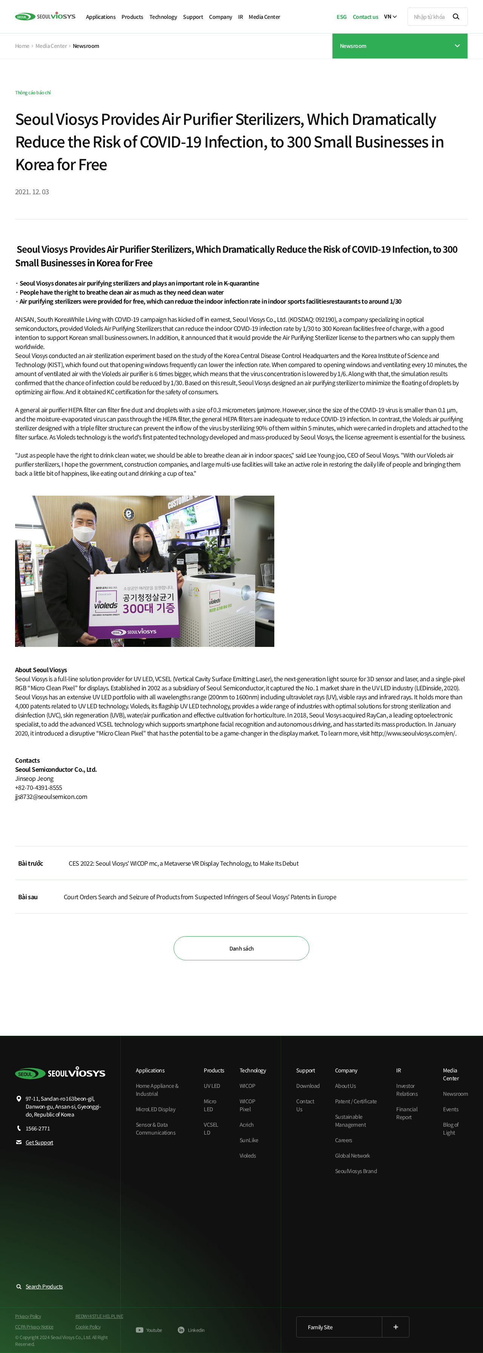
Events (450, 1109)
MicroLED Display (155, 1109)
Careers (343, 1140)
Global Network (352, 1155)
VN (387, 16)
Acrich (247, 1124)
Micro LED (210, 1105)
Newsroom (455, 1093)
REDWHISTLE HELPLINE (99, 1316)
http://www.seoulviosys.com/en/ (413, 732)
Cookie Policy (88, 1326)
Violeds (248, 1155)
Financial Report (406, 1113)
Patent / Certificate (356, 1101)
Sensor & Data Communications (155, 1128)
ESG (341, 16)
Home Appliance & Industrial (157, 1089)
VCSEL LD (211, 1128)
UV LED (212, 1085)
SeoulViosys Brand (356, 1171)
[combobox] (400, 39)
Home (22, 45)
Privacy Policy (28, 1316)
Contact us (365, 16)
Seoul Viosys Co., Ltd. (259, 319)
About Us (345, 1085)
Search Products (44, 1286)
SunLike (249, 1140)
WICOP (247, 1085)
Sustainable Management (350, 1120)
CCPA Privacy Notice (34, 1326)
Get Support (39, 1142)
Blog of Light (450, 1128)
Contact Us (305, 1105)
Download (308, 1085)
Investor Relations (407, 1089)
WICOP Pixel (247, 1105)
